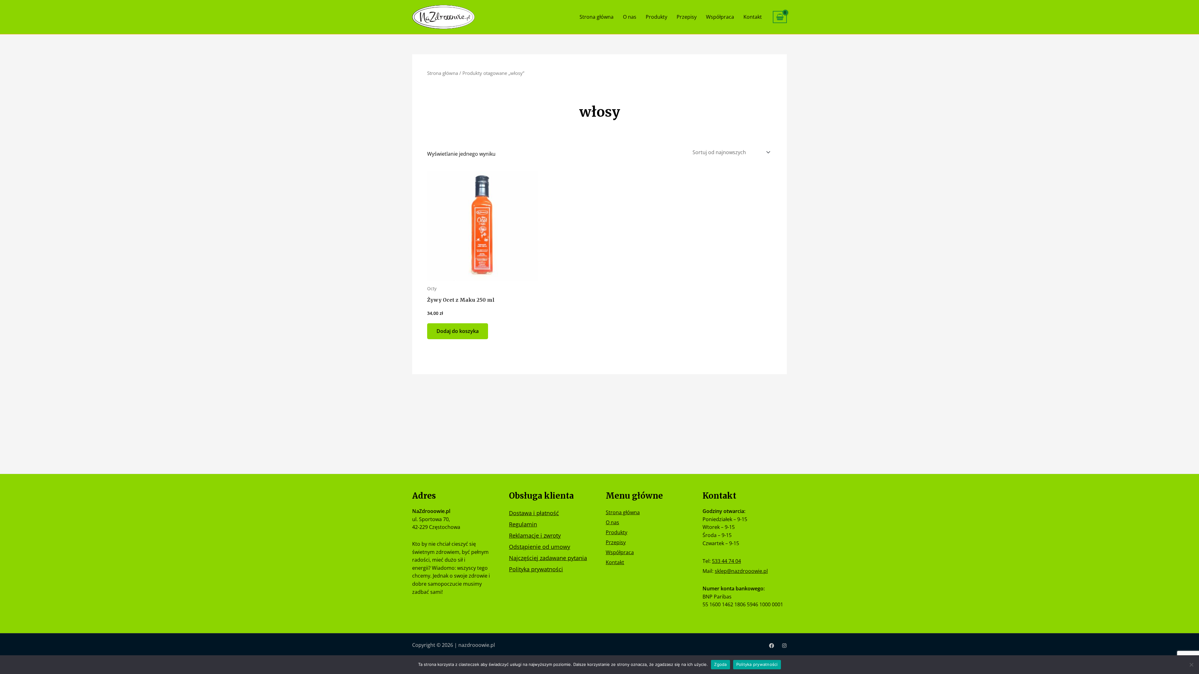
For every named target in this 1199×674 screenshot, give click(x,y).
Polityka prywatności (536, 569)
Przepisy (687, 16)
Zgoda (720, 664)
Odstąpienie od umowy (539, 546)
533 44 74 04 (726, 561)
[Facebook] (771, 645)
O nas (629, 16)
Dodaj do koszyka (458, 331)
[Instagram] (784, 645)
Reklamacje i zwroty (535, 535)
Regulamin (523, 524)
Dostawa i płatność (534, 513)
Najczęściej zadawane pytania (548, 558)
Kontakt (752, 16)
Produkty (656, 16)
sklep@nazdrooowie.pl (741, 571)
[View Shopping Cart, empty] (780, 17)
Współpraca (720, 16)
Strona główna (597, 16)
